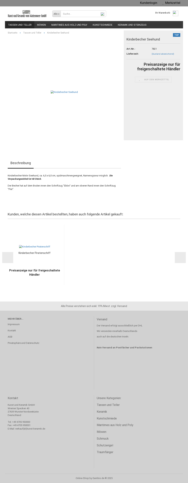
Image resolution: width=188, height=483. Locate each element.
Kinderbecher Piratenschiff (34, 252)
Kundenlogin (148, 3)
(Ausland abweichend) (163, 54)
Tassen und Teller (20, 24)
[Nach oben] (177, 477)
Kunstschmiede (102, 24)
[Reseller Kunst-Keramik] (27, 13)
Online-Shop (82, 478)
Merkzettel (172, 3)
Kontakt (12, 330)
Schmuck (103, 438)
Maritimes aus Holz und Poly (69, 24)
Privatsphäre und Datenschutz (23, 343)
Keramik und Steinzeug (132, 24)
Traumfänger (105, 452)
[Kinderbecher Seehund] (64, 92)
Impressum (14, 324)
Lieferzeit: (132, 53)
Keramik (102, 411)
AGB (10, 336)
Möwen (41, 24)
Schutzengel (105, 445)
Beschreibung (20, 163)
